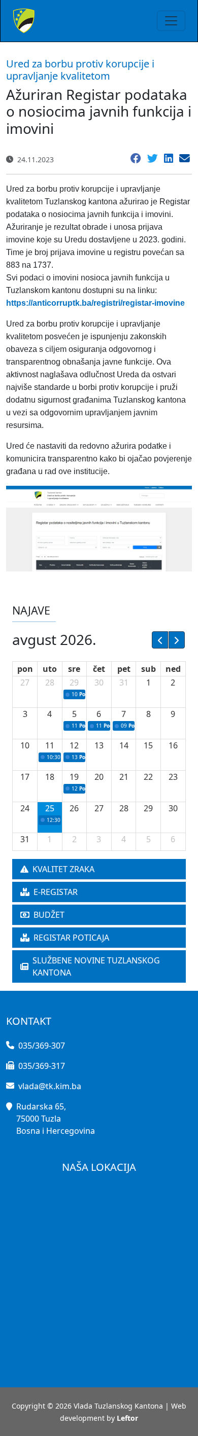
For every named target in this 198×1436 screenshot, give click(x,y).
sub (148, 668)
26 (74, 808)
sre (74, 668)
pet (123, 668)
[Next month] (177, 640)
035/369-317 (41, 1065)
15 (148, 745)
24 (24, 808)
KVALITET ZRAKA (63, 869)
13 (99, 745)
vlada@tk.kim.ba (49, 1086)
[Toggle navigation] (171, 21)
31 (123, 682)
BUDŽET (49, 914)
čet (99, 668)
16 (173, 745)
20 (99, 776)
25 (49, 808)
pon (25, 668)
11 (49, 745)
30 (99, 682)
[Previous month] (160, 640)
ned (173, 668)
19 (74, 776)
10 (24, 745)
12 (74, 745)
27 (24, 682)
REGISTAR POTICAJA (71, 937)
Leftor (127, 1418)
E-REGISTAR (56, 892)
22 (148, 776)
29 (74, 682)
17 (24, 776)
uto (50, 668)
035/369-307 (41, 1045)
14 (123, 745)
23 (173, 776)
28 (49, 682)
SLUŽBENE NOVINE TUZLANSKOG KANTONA (96, 966)
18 (49, 776)
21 (123, 776)
